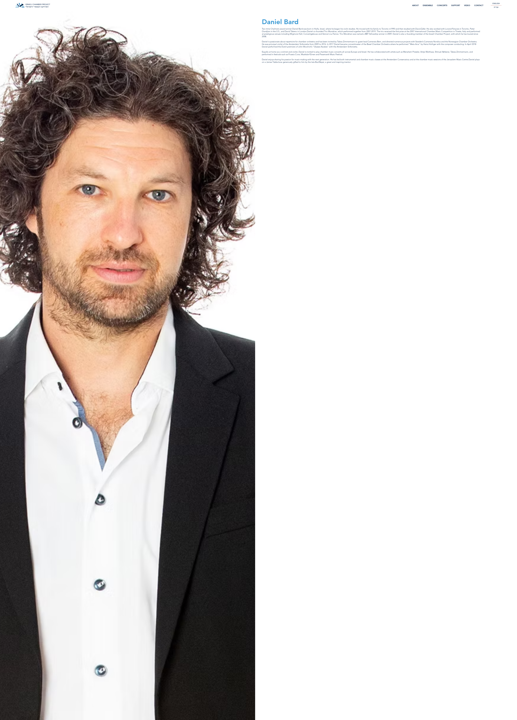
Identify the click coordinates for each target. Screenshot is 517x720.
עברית (496, 7)
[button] (442, 5)
